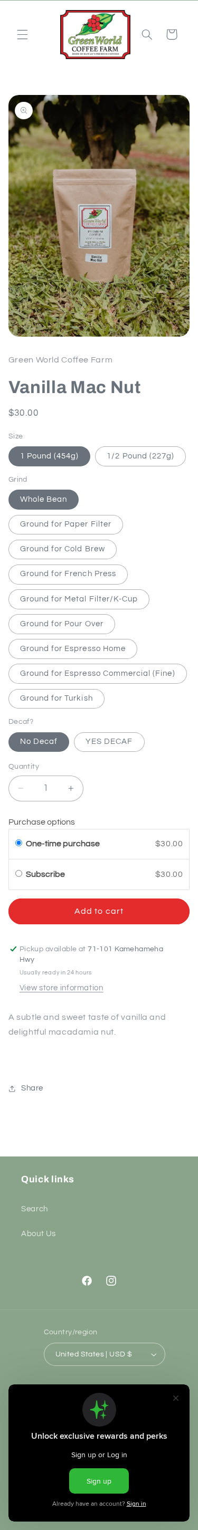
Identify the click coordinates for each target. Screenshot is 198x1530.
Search (34, 1209)
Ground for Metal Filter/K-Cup (79, 599)
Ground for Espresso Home (73, 649)
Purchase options (41, 822)
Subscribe (46, 874)
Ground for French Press (68, 574)
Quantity (23, 766)
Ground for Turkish (56, 698)
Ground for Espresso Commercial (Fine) (97, 673)
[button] (22, 34)
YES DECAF (109, 741)
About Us (38, 1234)
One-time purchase (63, 843)
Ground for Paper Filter (65, 524)
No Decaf (39, 741)
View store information (61, 988)
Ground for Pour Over (61, 624)
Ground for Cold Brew (62, 549)
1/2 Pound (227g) (140, 456)
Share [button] (32, 1088)
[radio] (18, 843)
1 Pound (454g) (49, 456)
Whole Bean (44, 499)
